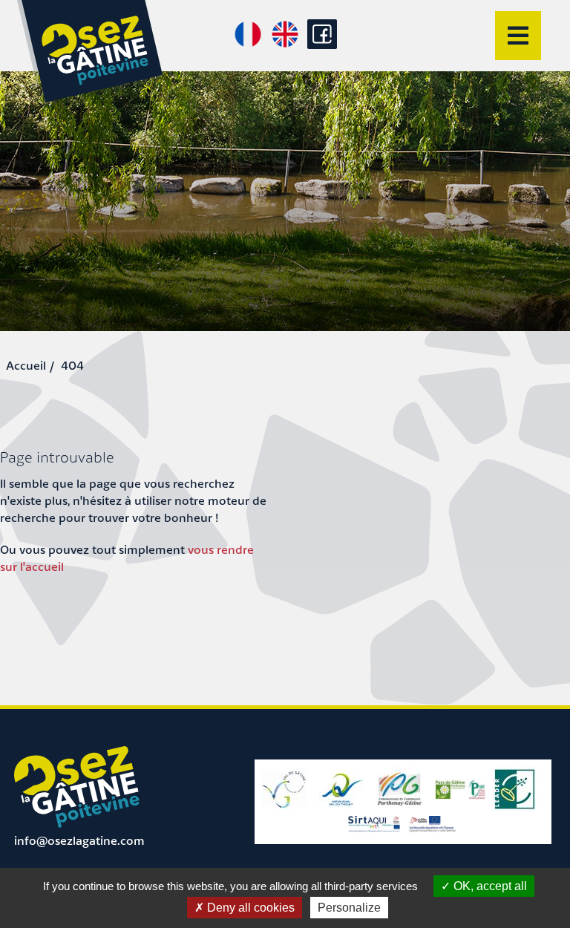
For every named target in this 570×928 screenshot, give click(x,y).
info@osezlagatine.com (79, 840)
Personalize (349, 907)
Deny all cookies (249, 907)
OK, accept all (489, 886)
